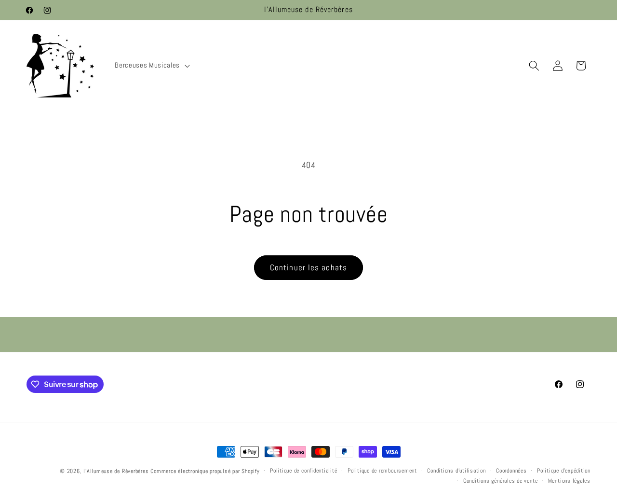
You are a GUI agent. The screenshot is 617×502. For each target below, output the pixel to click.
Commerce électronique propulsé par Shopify (204, 471)
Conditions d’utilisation (456, 470)
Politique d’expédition (563, 470)
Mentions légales (569, 481)
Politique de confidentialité (303, 470)
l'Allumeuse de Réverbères (115, 471)
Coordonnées (511, 470)
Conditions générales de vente (500, 481)
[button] (151, 66)
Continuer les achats (308, 268)
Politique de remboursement (382, 470)
